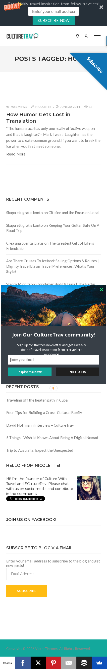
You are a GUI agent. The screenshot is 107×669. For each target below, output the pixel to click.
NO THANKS (78, 372)
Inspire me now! (29, 372)
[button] (53, 334)
